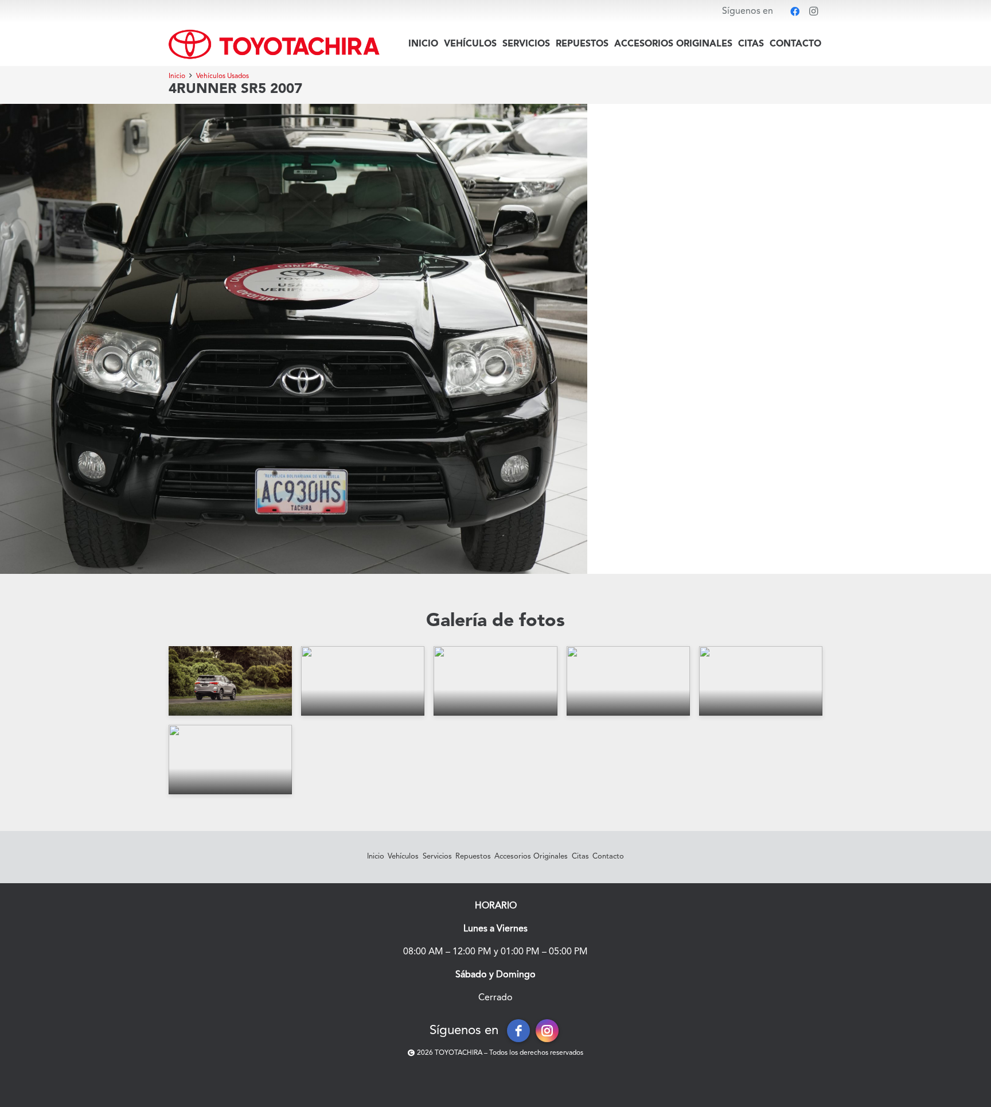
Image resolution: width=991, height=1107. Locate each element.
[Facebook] (795, 11)
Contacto (608, 856)
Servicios (437, 856)
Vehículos (403, 856)
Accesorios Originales (531, 856)
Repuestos (473, 856)
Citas (580, 856)
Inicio (375, 856)
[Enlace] (274, 44)
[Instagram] (813, 11)
